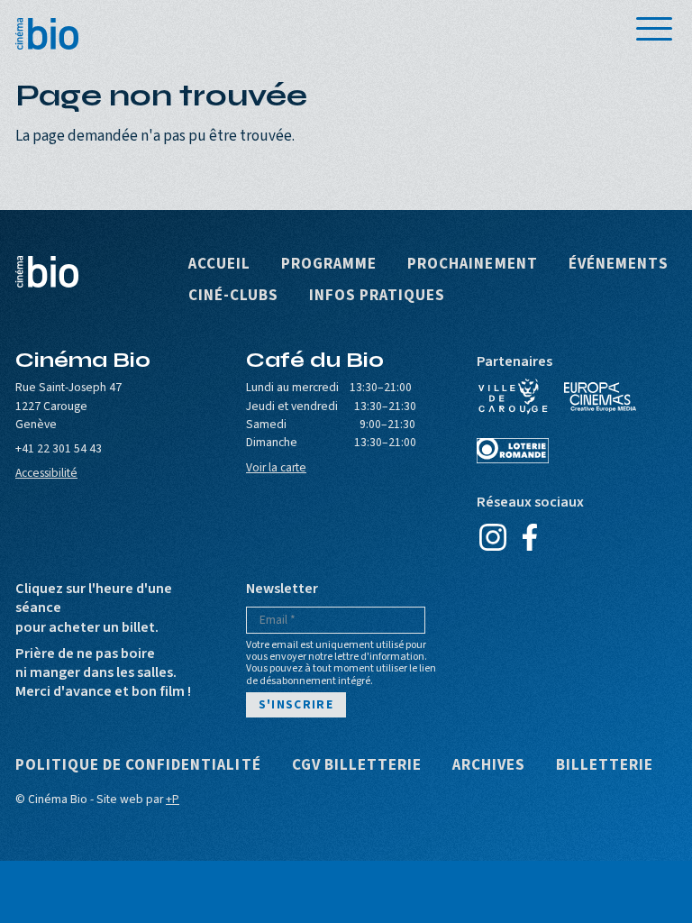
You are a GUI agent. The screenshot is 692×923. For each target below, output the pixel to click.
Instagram (492, 537)
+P (172, 799)
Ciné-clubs (233, 296)
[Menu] (654, 28)
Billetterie (604, 765)
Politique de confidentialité (138, 765)
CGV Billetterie (357, 765)
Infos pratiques (377, 296)
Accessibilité (46, 472)
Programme (329, 264)
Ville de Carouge (513, 397)
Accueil (219, 264)
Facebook (529, 537)
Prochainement (472, 264)
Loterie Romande (513, 451)
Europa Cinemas (600, 397)
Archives (488, 765)
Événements (619, 264)
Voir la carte (276, 467)
